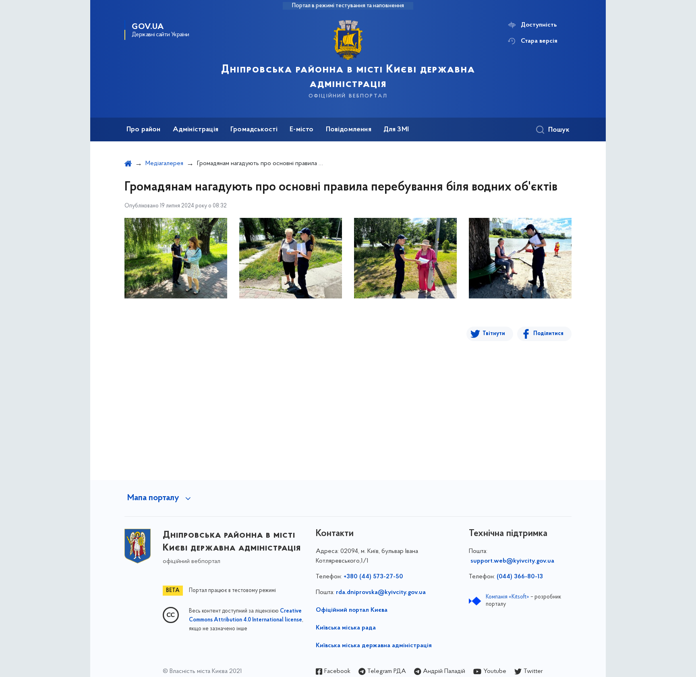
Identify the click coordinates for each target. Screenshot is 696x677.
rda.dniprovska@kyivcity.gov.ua (381, 592)
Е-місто (301, 129)
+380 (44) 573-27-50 (373, 576)
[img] (175, 258)
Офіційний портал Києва (351, 610)
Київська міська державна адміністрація (374, 645)
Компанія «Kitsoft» (507, 597)
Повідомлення (348, 129)
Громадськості (254, 129)
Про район (143, 129)
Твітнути (494, 334)
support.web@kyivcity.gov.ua (512, 561)
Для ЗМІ (396, 129)
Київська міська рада (346, 628)
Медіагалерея (164, 163)
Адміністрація (195, 129)
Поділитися (548, 334)
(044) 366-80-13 (520, 576)
